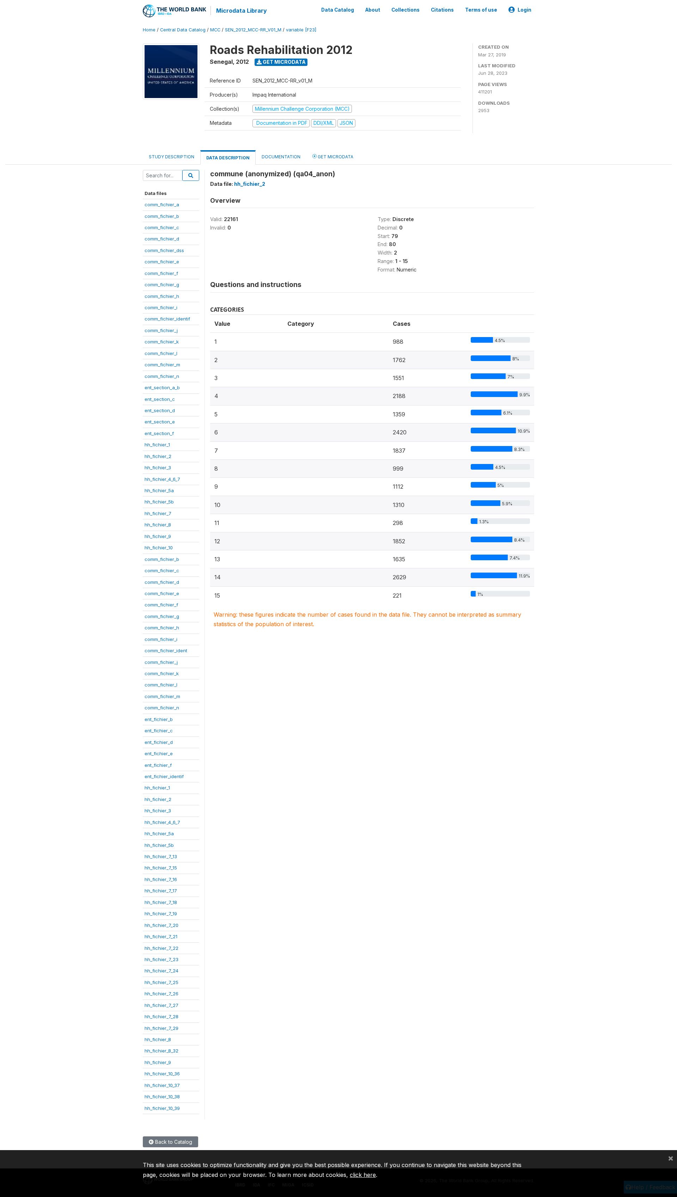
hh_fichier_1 (157, 444)
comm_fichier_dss (164, 250)
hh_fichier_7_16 (161, 879)
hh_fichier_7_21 (161, 936)
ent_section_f (159, 433)
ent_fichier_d (159, 742)
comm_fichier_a (162, 204)
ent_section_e (160, 422)
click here (363, 1174)
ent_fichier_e (159, 753)
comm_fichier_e (162, 261)
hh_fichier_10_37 (162, 1085)
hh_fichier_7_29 (161, 1028)
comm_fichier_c (162, 227)
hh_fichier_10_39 (162, 1108)
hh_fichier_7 (158, 513)
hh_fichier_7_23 (161, 959)
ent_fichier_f (158, 765)
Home (149, 29)
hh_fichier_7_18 (161, 902)
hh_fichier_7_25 (161, 982)
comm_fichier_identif (167, 319)
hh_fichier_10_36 (162, 1073)
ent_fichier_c (159, 730)
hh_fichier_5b (159, 502)
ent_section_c (160, 399)
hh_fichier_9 (158, 536)
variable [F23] (301, 29)
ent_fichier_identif (164, 776)
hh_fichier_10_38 (162, 1096)
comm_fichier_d (162, 239)
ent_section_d (160, 410)
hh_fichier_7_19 (161, 913)
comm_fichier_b (162, 216)
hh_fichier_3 (158, 467)
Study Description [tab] (171, 156)
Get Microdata (284, 62)
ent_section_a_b (162, 387)
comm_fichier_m (162, 364)
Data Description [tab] (228, 157)
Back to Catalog (173, 1142)
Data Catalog (337, 10)
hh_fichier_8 (158, 524)
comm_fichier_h (162, 296)
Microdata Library (241, 10)
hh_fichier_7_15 (161, 868)
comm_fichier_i (161, 307)
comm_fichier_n (162, 376)
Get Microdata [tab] (335, 156)
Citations (442, 10)
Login (524, 10)
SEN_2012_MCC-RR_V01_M (253, 29)
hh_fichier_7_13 (161, 856)
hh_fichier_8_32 (161, 1051)
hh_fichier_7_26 (161, 993)
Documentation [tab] (281, 156)
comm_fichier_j (161, 330)
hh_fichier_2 (158, 456)
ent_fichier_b (159, 719)
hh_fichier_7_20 (161, 925)
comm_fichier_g (162, 284)
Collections (405, 10)
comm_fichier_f (161, 273)
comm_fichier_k (162, 341)
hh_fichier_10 (159, 547)
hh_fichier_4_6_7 (162, 479)
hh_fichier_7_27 (161, 1005)
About (372, 10)
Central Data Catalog (183, 29)
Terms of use (481, 10)
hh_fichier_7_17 (161, 890)
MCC (215, 29)
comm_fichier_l (161, 353)
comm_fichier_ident (166, 650)
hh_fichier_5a (159, 490)
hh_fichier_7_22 (161, 948)
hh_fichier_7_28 (161, 1016)
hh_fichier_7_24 (161, 970)
